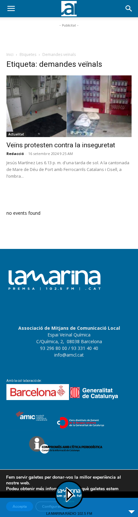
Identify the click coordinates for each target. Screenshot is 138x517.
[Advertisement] (69, 37)
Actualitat (16, 134)
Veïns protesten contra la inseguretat (60, 145)
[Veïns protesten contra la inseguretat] (69, 106)
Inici (9, 54)
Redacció (15, 153)
